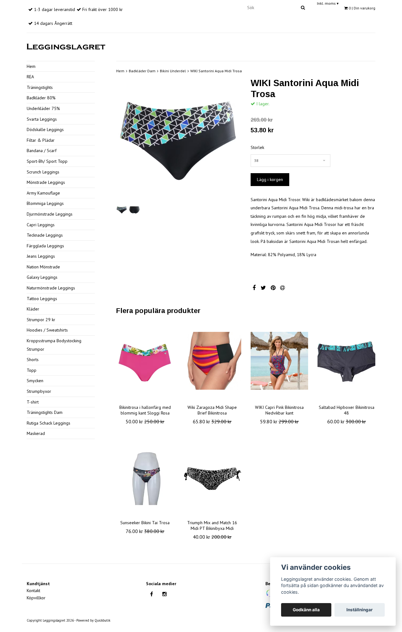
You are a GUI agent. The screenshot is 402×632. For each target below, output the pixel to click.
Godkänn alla (306, 609)
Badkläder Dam (142, 71)
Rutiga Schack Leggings (48, 423)
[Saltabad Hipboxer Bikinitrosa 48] (346, 360)
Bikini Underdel (173, 71)
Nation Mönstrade (43, 267)
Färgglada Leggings (45, 246)
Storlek (257, 147)
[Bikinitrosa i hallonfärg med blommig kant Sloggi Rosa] (145, 360)
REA (30, 77)
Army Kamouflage (43, 193)
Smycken (35, 380)
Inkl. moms (328, 3)
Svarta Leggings (42, 119)
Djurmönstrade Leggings (50, 214)
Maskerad (36, 433)
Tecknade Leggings (45, 235)
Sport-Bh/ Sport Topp (47, 161)
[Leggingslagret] (66, 46)
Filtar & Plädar (41, 140)
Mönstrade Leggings (46, 182)
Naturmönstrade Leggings (51, 288)
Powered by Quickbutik (93, 620)
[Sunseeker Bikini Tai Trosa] (145, 476)
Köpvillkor (36, 598)
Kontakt (33, 590)
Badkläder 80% (41, 98)
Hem (31, 66)
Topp (31, 370)
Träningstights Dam (44, 412)
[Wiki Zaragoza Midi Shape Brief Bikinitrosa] (212, 360)
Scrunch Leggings (43, 172)
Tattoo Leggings (42, 298)
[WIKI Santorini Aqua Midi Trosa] (178, 140)
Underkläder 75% (43, 108)
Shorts (33, 359)
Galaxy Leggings (42, 277)
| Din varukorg (362, 8)
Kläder (33, 309)
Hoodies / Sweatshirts (47, 330)
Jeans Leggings (41, 256)
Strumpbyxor (39, 391)
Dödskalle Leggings (45, 129)
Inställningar (359, 609)
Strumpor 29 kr (41, 319)
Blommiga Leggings (45, 203)
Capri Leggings (41, 225)
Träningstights (40, 87)
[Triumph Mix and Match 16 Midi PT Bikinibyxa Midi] (212, 476)
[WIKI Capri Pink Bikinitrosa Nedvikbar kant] (279, 360)
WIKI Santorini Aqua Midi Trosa (216, 71)
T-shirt (33, 402)
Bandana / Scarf (42, 150)
